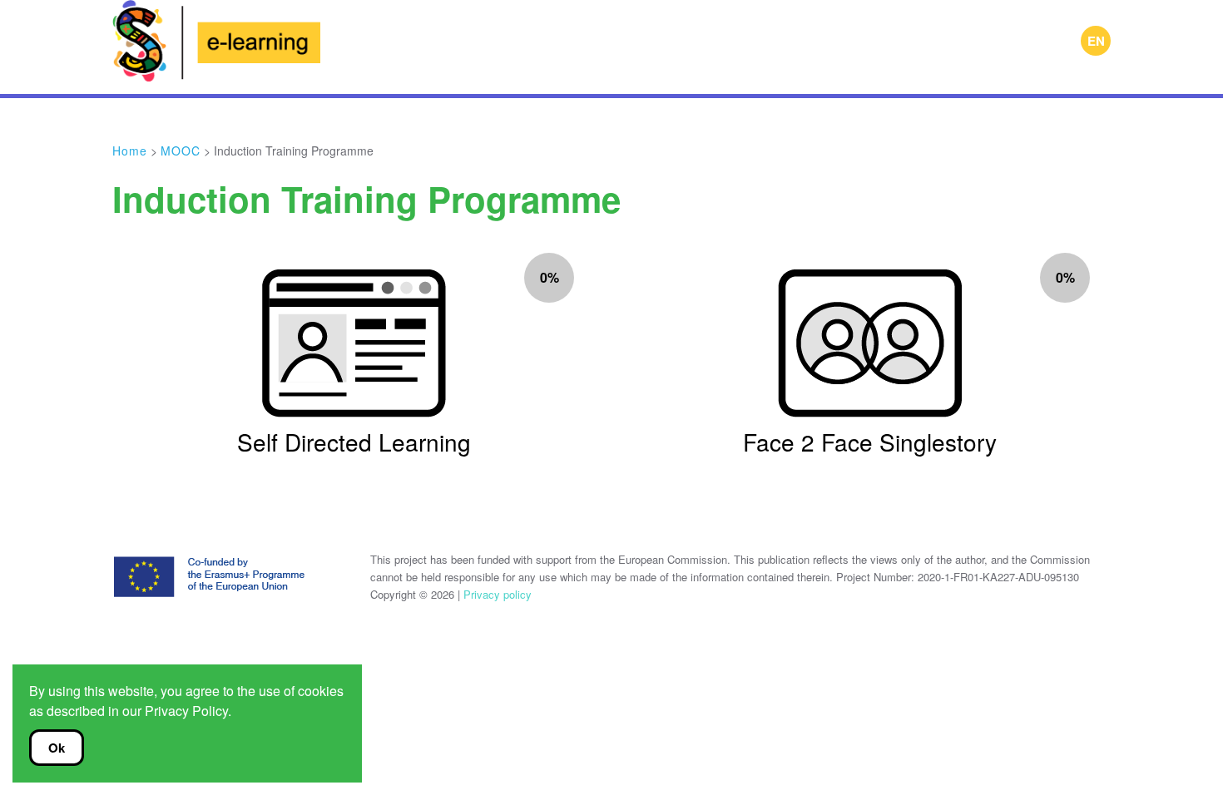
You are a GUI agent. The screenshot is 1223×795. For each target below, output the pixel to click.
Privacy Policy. (188, 710)
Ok (56, 747)
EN (1096, 41)
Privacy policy (496, 594)
